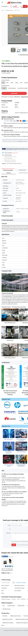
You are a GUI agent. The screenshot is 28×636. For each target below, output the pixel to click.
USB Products (17, 10)
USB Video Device (6, 609)
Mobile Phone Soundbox (8, 622)
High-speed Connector (19, 585)
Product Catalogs (22, 582)
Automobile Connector (19, 588)
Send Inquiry (14, 93)
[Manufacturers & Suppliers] (14, 2)
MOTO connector (5, 585)
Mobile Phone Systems (8, 619)
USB (2, 590)
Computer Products (9, 10)
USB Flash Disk (21, 605)
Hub (3, 605)
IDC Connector (18, 590)
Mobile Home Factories (15, 616)
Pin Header (3, 588)
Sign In (3, 163)
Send (14, 545)
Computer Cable (11, 605)
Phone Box (5, 616)
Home (2, 10)
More (2, 625)
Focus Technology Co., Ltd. (18, 630)
